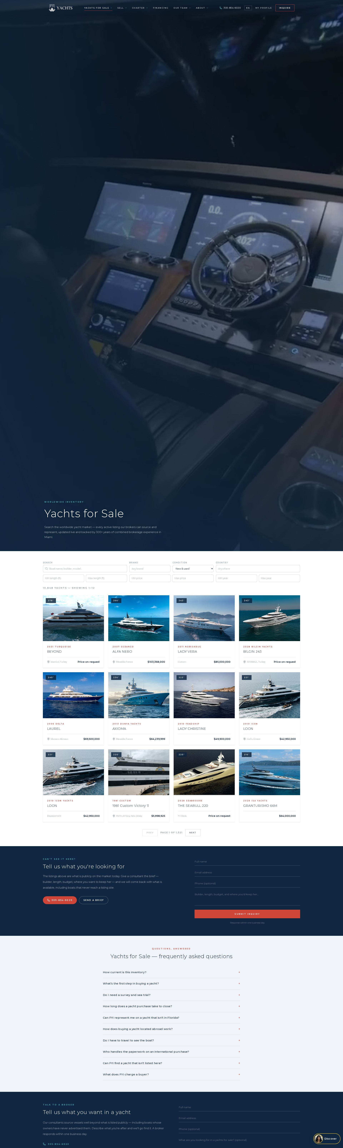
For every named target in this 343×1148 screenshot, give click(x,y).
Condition (180, 562)
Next (193, 832)
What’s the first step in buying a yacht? (171, 983)
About (200, 8)
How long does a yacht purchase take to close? (171, 1006)
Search (48, 562)
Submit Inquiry (247, 914)
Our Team (180, 8)
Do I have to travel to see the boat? (171, 1040)
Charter (138, 8)
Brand (133, 562)
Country (222, 562)
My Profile (263, 8)
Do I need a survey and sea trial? (171, 995)
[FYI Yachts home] (61, 8)
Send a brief (93, 900)
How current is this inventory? (171, 972)
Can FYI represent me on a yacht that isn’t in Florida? (171, 1017)
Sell (120, 8)
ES (248, 8)
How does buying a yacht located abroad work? (171, 1029)
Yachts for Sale (96, 8)
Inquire (285, 8)
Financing (161, 8)
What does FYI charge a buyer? (171, 1074)
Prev (150, 832)
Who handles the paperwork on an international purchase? (171, 1051)
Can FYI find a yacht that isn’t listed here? (171, 1063)
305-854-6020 (232, 7)
